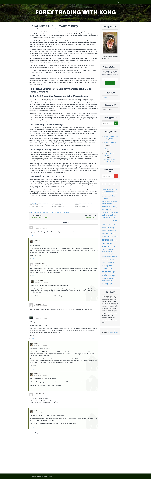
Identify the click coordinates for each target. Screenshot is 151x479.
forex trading (108, 227)
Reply (32, 235)
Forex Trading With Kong (75, 12)
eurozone (104, 221)
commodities (113, 194)
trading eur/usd (106, 278)
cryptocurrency (106, 206)
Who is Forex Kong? (43, 2)
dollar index (114, 212)
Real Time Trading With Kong (58, 2)
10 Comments (52, 28)
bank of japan (109, 189)
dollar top (51, 212)
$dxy (32, 212)
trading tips (107, 283)
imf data (115, 240)
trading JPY (108, 281)
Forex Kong (33, 28)
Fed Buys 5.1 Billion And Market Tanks (83, 203)
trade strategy (108, 275)
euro (116, 217)
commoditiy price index (108, 196)
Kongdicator (112, 254)
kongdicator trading (106, 256)
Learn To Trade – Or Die (90, 216)
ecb (114, 217)
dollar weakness (57, 212)
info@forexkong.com (113, 332)
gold (109, 230)
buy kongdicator (110, 191)
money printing (111, 259)
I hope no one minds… (57, 203)
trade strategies (109, 271)
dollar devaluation (38, 212)
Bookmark (66, 212)
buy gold (104, 191)
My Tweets (104, 97)
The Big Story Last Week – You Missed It (38, 203)
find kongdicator (109, 221)
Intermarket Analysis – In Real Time (40, 216)
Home (33, 2)
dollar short (45, 212)
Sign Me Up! (110, 83)
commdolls (105, 194)
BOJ (115, 189)
